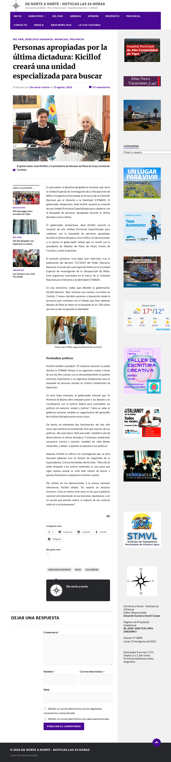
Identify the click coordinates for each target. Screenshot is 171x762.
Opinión (93, 16)
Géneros (75, 16)
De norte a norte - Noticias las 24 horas (55, 750)
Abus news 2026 (61, 25)
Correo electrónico (92, 671)
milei (78, 569)
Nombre (49, 671)
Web (46, 689)
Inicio (18, 16)
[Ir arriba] (156, 742)
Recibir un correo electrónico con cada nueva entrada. (78, 718)
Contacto (20, 25)
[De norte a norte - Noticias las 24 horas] (85, 6)
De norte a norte (39, 87)
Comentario (51, 632)
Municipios (36, 16)
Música (39, 25)
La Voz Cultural (90, 25)
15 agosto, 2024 (62, 87)
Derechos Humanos (39, 39)
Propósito (112, 16)
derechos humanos (60, 569)
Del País (57, 16)
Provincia (133, 16)
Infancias (61, 39)
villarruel (92, 569)
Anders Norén (29, 755)
